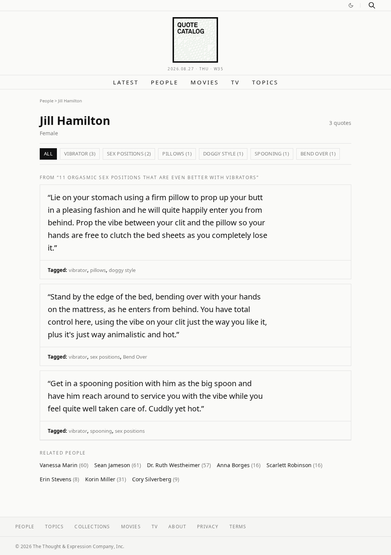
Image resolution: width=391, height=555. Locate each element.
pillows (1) (177, 153)
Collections (92, 526)
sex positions (105, 356)
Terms (238, 526)
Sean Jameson (117, 465)
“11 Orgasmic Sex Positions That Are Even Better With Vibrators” (158, 177)
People (164, 82)
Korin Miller (105, 479)
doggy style (122, 270)
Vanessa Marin (64, 465)
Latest (126, 82)
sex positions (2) (129, 153)
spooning (101, 430)
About (177, 526)
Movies (205, 82)
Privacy (207, 526)
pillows (98, 270)
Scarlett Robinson (294, 465)
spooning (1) (272, 153)
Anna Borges (238, 465)
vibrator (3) (79, 153)
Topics (265, 82)
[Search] (372, 5)
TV (235, 82)
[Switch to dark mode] (350, 5)
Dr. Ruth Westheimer (179, 465)
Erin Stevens (59, 479)
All (48, 153)
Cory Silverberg (155, 479)
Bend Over (135, 356)
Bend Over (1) (318, 153)
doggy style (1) (223, 153)
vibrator (78, 270)
